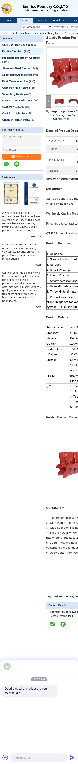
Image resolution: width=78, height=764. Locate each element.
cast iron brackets (63, 596)
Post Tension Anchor (15, 81)
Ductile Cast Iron (34, 33)
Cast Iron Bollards (13, 107)
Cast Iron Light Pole (14, 113)
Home (8, 20)
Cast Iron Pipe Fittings (16, 87)
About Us (58, 20)
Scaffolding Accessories (17, 74)
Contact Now (24, 156)
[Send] (72, 757)
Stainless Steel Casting (16, 68)
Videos (42, 20)
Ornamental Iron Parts (16, 119)
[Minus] (72, 666)
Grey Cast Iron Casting (16, 45)
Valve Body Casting (14, 94)
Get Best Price (61, 118)
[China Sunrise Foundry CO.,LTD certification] (11, 204)
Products (25, 20)
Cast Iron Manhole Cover (17, 100)
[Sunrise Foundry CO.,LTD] (11, 8)
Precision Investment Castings (21, 57)
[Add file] (5, 757)
